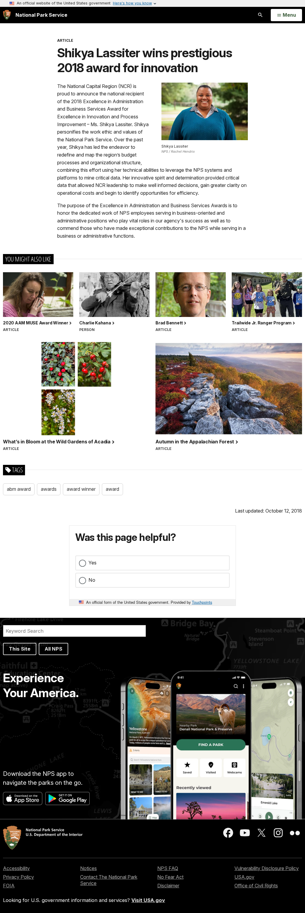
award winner (81, 489)
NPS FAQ (167, 868)
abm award (19, 489)
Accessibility (16, 868)
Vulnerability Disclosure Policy (266, 868)
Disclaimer (168, 886)
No (91, 580)
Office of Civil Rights (256, 886)
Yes (92, 563)
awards (49, 489)
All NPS (53, 649)
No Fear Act (170, 877)
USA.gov (244, 877)
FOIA (9, 886)
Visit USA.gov (148, 900)
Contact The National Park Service (108, 880)
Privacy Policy (18, 877)
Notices (88, 868)
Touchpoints (202, 602)
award (112, 489)
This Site (19, 649)
